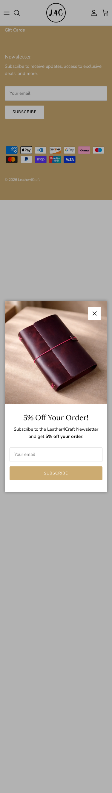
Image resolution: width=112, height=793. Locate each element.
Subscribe (56, 473)
